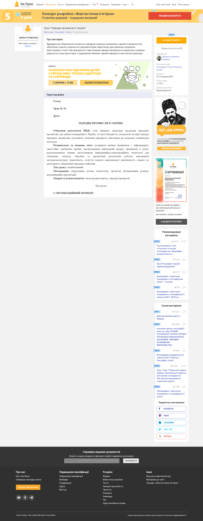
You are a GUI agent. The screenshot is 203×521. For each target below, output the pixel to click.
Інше (124, 4)
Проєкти (107, 489)
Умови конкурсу (170, 15)
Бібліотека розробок (113, 479)
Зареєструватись (28, 38)
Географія (161, 67)
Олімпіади (107, 496)
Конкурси (104, 4)
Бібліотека (50, 4)
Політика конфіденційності (175, 515)
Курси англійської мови (114, 503)
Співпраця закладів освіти (28, 479)
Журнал (40, 4)
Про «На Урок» (23, 476)
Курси (62, 486)
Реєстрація (183, 4)
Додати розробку (172, 222)
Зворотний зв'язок (28, 487)
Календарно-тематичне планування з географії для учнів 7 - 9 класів (170, 279)
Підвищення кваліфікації (77, 4)
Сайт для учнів (163, 4)
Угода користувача (136, 515)
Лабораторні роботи (113, 486)
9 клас (169, 67)
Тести (60, 4)
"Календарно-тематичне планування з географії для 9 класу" (170, 394)
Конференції (65, 483)
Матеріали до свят (155, 479)
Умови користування (154, 515)
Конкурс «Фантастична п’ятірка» (162, 483)
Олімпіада (116, 4)
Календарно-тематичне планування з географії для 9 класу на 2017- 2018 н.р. (170, 294)
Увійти (28, 46)
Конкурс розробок (78, 14)
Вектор (62, 489)
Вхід (174, 4)
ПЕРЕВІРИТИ (131, 461)
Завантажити (172, 40)
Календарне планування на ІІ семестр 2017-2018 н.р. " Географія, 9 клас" (170, 358)
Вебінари (63, 479)
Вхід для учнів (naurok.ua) (158, 476)
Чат (95, 4)
